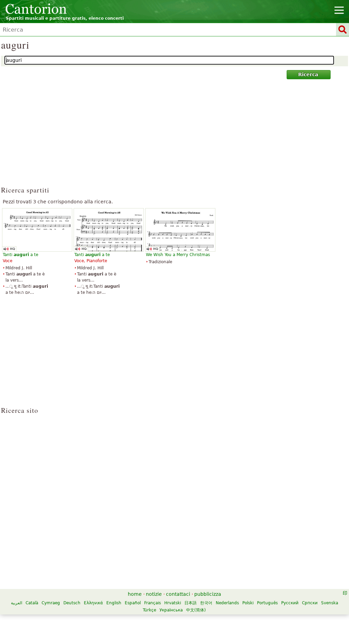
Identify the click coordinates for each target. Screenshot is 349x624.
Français (152, 603)
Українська (171, 610)
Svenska (329, 603)
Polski (248, 603)
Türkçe (149, 610)
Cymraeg (51, 603)
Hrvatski (172, 603)
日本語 (190, 603)
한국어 (206, 603)
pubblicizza (207, 594)
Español (133, 603)
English (113, 603)
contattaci (178, 594)
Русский (290, 603)
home (135, 594)
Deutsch (71, 603)
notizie (154, 594)
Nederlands (227, 603)
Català (32, 603)
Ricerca (308, 74)
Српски (310, 603)
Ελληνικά (93, 603)
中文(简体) (196, 610)
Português (267, 603)
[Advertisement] (174, 135)
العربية (16, 603)
